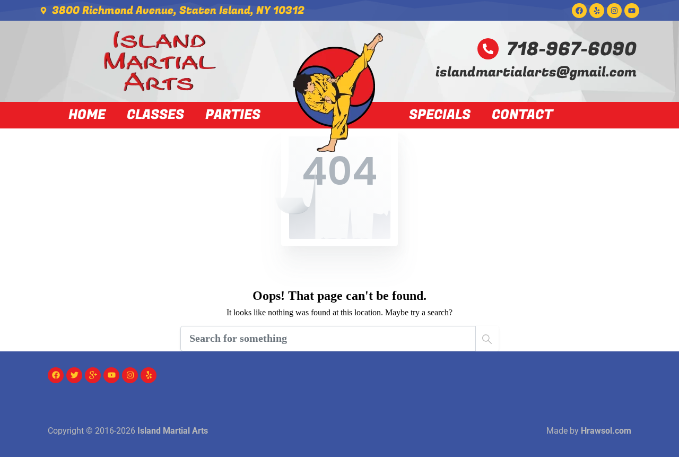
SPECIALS (440, 115)
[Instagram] (614, 10)
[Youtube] (631, 10)
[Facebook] (579, 10)
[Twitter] (74, 375)
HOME (87, 115)
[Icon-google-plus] (93, 375)
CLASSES (155, 115)
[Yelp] (596, 10)
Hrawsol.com (606, 431)
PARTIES (232, 115)
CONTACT (522, 115)
